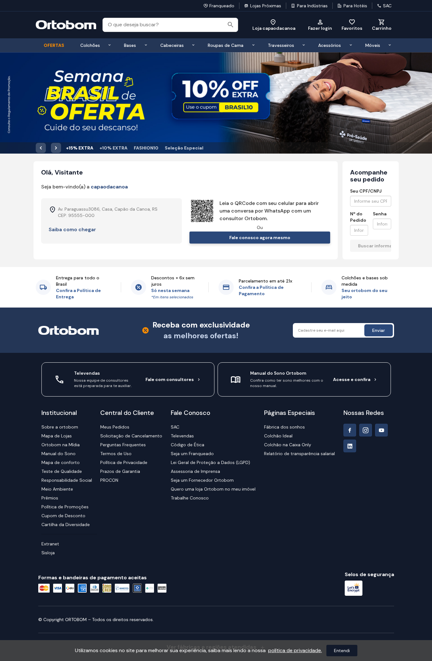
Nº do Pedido (358, 217)
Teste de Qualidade (61, 471)
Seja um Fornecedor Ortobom (202, 480)
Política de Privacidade (123, 462)
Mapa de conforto (60, 462)
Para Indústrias (312, 6)
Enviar (378, 330)
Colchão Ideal (278, 436)
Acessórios (329, 45)
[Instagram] (365, 430)
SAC (387, 6)
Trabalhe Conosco (190, 498)
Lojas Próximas (265, 6)
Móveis (372, 45)
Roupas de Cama (226, 45)
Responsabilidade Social (66, 480)
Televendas (182, 436)
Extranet (50, 544)
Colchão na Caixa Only (287, 445)
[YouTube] (381, 430)
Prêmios (49, 498)
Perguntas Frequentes (123, 445)
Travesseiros (281, 45)
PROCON (109, 480)
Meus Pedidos (114, 427)
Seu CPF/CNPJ (366, 191)
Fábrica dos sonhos (284, 427)
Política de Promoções (65, 507)
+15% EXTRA (79, 148)
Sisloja (48, 553)
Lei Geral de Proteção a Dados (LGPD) (210, 462)
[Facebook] (349, 430)
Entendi (342, 650)
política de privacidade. (295, 650)
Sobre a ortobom (59, 427)
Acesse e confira (351, 379)
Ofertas (54, 45)
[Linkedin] (349, 446)
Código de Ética (187, 445)
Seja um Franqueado (192, 453)
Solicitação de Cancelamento (131, 436)
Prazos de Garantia (120, 471)
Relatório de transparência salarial (299, 453)
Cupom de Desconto (63, 515)
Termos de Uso (116, 453)
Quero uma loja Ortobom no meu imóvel (213, 489)
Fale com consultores (169, 379)
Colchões (90, 45)
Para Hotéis (355, 6)
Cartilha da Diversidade (65, 524)
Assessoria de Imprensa (195, 471)
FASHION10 (146, 148)
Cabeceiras (172, 45)
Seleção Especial (184, 148)
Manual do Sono (58, 453)
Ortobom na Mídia (60, 445)
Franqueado (221, 6)
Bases (130, 45)
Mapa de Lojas (56, 436)
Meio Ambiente (57, 489)
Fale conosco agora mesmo (259, 237)
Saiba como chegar (72, 229)
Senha (379, 214)
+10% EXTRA (113, 148)
